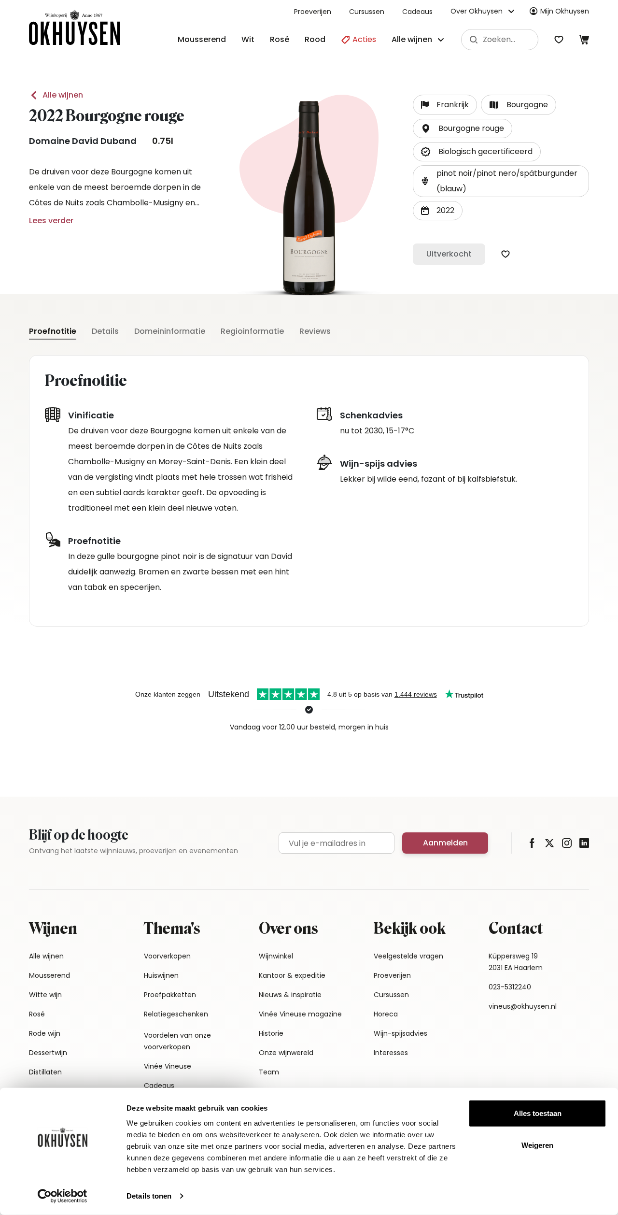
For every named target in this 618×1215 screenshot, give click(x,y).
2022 (445, 210)
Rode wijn (44, 1033)
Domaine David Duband (83, 141)
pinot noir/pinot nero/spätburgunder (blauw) (506, 181)
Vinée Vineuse (167, 1066)
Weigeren (537, 1145)
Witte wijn (45, 995)
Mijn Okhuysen (564, 11)
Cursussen (366, 11)
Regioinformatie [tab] (252, 331)
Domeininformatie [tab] (169, 331)
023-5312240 (510, 987)
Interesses (391, 1053)
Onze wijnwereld (286, 1053)
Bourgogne (527, 104)
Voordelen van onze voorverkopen (177, 1041)
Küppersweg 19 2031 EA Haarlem (516, 961)
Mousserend (202, 39)
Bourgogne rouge (471, 128)
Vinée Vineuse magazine (300, 1014)
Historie (271, 1033)
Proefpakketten (170, 995)
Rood (315, 39)
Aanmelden (445, 842)
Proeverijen (312, 11)
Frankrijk (452, 104)
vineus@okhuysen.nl (523, 1006)
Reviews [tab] (315, 331)
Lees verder (51, 220)
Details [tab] (105, 331)
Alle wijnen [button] (412, 39)
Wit (247, 39)
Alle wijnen (62, 94)
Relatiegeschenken (176, 1014)
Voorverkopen (167, 956)
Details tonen (148, 1196)
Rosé (279, 39)
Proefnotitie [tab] (52, 331)
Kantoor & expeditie (292, 975)
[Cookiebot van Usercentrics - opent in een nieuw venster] (62, 1196)
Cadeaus (417, 11)
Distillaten (45, 1072)
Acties (363, 39)
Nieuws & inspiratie (290, 995)
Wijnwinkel (276, 956)
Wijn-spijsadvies (400, 1033)
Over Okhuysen (476, 11)
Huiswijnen (161, 975)
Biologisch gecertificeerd (485, 151)
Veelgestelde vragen (408, 956)
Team (269, 1072)
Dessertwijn (48, 1053)
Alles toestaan (538, 1113)
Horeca (386, 1014)
